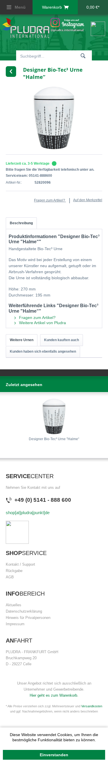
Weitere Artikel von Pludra (42, 322)
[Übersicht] (11, 71)
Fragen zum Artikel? (50, 200)
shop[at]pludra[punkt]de (28, 512)
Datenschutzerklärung (24, 611)
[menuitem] (16, 7)
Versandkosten (91, 706)
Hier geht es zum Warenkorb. (54, 695)
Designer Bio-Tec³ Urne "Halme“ (54, 439)
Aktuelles (13, 605)
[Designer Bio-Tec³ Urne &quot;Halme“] (54, 416)
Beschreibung (21, 223)
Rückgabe (14, 571)
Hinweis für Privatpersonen (28, 617)
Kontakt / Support (20, 564)
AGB (10, 577)
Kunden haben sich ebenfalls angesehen (43, 351)
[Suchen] (83, 55)
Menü (20, 7)
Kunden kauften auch (61, 340)
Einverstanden (54, 755)
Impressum (15, 624)
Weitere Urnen (21, 340)
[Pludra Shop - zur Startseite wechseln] (26, 27)
